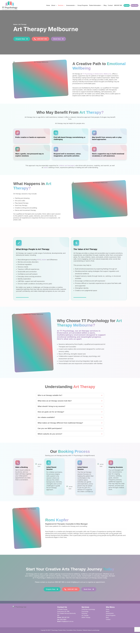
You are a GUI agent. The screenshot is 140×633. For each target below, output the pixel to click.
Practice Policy (62, 630)
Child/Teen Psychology (88, 609)
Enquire (126, 5)
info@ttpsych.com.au (78, 582)
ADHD (39, 259)
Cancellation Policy (71, 630)
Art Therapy (85, 615)
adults (46, 167)
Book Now (134, 5)
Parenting (84, 613)
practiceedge (96, 630)
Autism (44, 259)
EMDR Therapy (86, 617)
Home (48, 5)
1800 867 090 (118, 5)
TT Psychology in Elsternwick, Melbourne (96, 74)
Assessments (70, 5)
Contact (110, 5)
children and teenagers (67, 165)
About (107, 611)
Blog (105, 5)
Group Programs (83, 5)
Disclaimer (79, 630)
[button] (56, 5)
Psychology (85, 611)
